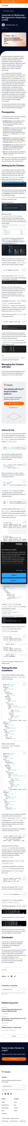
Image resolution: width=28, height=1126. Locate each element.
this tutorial (20, 134)
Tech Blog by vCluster (8, 11)
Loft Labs (22, 78)
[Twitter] (2, 1094)
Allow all (14, 575)
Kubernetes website (16, 142)
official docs (7, 134)
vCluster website (16, 149)
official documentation (8, 154)
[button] (25, 5)
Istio (3, 73)
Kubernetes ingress (17, 311)
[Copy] (15, 976)
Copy (24, 270)
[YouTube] (8, 1094)
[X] (17, 25)
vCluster (11, 78)
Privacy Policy (17, 992)
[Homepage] (6, 1072)
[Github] (11, 1094)
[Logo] (5, 5)
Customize (13, 580)
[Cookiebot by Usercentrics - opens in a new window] (16, 544)
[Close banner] (25, 544)
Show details (19, 570)
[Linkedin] (11, 976)
